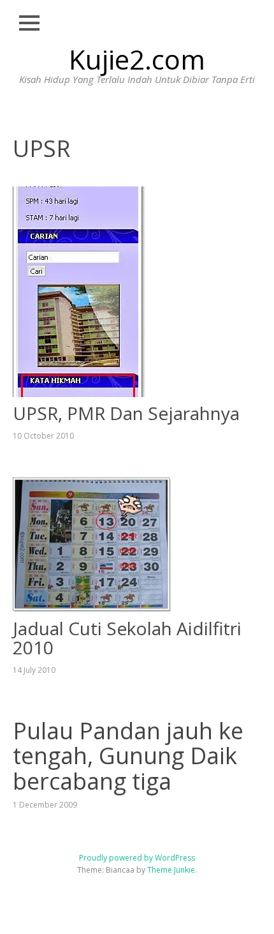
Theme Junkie (171, 869)
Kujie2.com (137, 59)
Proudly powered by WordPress (137, 857)
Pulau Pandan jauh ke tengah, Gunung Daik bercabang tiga (128, 756)
